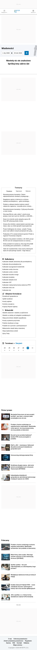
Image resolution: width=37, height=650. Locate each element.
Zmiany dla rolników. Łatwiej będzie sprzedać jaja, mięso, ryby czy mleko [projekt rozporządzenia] (18, 225)
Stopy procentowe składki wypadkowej (14, 318)
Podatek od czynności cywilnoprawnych (14, 325)
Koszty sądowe (7, 301)
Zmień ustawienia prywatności (13, 641)
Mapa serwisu (17, 645)
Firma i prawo (6, 410)
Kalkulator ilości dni (8, 287)
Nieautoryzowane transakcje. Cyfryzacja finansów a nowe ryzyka (18, 210)
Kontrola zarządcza (8, 304)
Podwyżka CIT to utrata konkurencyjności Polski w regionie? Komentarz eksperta (18, 235)
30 (32, 348)
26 (14, 348)
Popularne (9, 191)
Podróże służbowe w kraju (10, 323)
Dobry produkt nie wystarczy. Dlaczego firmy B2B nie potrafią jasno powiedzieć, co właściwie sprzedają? (18, 245)
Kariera (8, 643)
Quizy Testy (5, 333)
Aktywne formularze (13, 293)
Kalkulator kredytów (8, 277)
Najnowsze (19, 191)
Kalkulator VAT (7, 282)
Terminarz (9, 343)
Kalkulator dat (6, 290)
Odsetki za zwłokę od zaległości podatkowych (16, 315)
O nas (10, 639)
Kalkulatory (9, 259)
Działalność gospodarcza (10, 296)
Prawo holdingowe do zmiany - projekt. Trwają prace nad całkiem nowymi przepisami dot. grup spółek (17, 230)
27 (18, 348)
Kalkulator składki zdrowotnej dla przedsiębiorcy (17, 261)
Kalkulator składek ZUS (9, 280)
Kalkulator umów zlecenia (10, 269)
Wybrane (28, 191)
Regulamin (28, 641)
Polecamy (5, 540)
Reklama (26, 643)
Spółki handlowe (7, 299)
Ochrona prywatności (20, 639)
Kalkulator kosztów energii (10, 274)
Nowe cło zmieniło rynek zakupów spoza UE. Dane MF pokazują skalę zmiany (17, 220)
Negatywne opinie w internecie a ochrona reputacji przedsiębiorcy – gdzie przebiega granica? (16, 200)
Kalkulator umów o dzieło (10, 272)
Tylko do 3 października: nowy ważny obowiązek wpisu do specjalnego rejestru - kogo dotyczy (18, 249)
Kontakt (19, 643)
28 (23, 348)
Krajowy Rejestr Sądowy (9, 306)
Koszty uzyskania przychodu (11, 320)
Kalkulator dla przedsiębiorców (11, 264)
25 (9, 348)
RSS (13, 643)
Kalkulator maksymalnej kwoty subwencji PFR (16, 285)
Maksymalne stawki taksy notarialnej (13, 328)
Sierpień (18, 343)
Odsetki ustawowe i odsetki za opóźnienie (15, 312)
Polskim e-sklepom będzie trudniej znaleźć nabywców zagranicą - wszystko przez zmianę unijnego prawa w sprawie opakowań (17, 205)
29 (28, 348)
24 (5, 348)
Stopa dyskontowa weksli (10, 331)
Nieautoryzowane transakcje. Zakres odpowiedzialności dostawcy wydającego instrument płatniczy (15, 195)
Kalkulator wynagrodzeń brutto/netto (13, 267)
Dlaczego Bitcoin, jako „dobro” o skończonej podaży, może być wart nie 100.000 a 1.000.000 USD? (17, 215)
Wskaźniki (9, 310)
